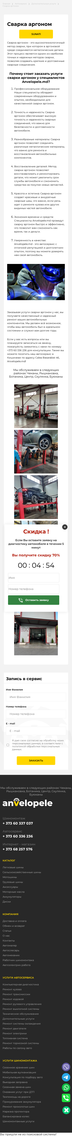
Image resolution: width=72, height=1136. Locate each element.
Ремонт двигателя (14, 1028)
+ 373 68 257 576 (18, 849)
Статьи (7, 930)
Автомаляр (10, 945)
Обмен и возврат (14, 925)
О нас (6, 935)
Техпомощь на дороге (17, 1096)
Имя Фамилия (14, 689)
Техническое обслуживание (21, 1013)
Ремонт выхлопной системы (21, 1009)
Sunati (36, 34)
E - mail (10, 723)
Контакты (9, 940)
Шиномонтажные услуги (18, 1121)
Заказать (36, 760)
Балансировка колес (16, 1116)
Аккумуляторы (12, 896)
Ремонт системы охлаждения (22, 1023)
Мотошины (10, 877)
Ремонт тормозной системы (21, 1043)
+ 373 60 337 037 (18, 823)
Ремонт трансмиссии (16, 994)
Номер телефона (16, 706)
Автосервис (21, 3)
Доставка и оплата (14, 921)
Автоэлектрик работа (16, 965)
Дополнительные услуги (43, 3)
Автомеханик (11, 955)
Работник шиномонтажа (18, 960)
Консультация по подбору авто (23, 1077)
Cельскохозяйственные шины (22, 872)
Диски (7, 901)
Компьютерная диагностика (21, 984)
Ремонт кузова (12, 989)
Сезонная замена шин (17, 1087)
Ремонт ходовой (13, 999)
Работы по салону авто (17, 1048)
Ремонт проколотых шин (19, 1106)
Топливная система (15, 1038)
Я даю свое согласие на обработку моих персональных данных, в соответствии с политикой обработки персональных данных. (38, 745)
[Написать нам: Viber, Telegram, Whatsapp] (66, 1110)
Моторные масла (13, 891)
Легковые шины (13, 867)
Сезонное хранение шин (18, 1067)
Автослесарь (11, 950)
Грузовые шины (13, 882)
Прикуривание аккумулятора (22, 1101)
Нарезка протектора (16, 1111)
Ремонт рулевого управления (22, 1004)
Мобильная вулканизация (19, 1072)
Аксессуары (10, 887)
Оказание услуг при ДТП (19, 1092)
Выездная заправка (15, 1082)
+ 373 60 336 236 (18, 836)
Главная (6, 3)
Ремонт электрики (15, 1033)
